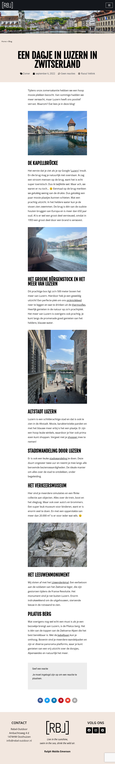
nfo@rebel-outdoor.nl (19, 740)
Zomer (26, 73)
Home (4, 41)
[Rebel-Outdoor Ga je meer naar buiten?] (7, 5)
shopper (72, 437)
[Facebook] (89, 730)
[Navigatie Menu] (109, 5)
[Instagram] (96, 730)
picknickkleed (74, 300)
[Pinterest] (103, 730)
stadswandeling (58, 458)
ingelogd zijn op (49, 674)
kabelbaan (63, 635)
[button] (40, 700)
